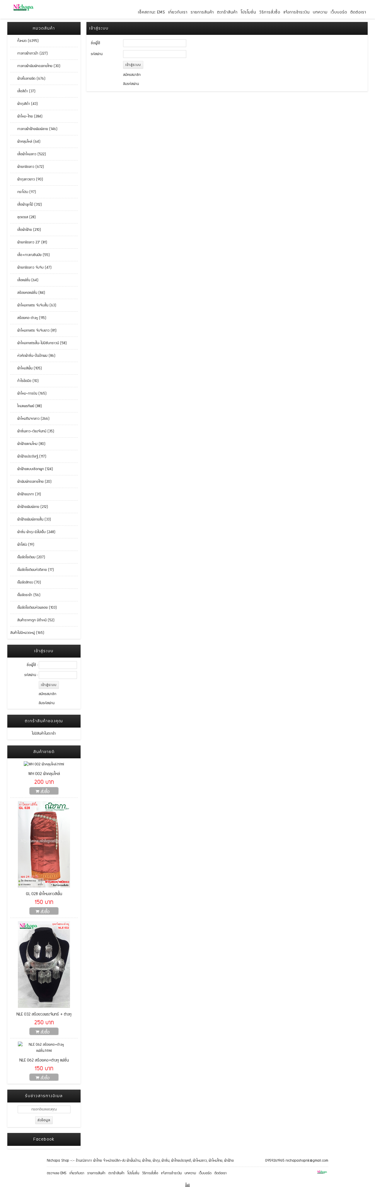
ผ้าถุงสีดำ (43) (24, 104)
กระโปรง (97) (23, 192)
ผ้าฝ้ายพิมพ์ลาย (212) (29, 507)
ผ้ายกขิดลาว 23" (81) (28, 242)
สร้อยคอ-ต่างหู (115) (28, 318)
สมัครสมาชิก (47, 694)
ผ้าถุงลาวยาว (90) (26, 179)
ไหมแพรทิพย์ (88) (26, 406)
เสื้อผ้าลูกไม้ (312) (26, 205)
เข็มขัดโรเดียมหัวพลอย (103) (33, 608)
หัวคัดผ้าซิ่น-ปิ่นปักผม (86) (32, 356)
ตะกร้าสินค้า (227, 12)
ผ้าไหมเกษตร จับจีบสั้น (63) (33, 305)
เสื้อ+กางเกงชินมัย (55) (30, 255)
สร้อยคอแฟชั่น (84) (27, 293)
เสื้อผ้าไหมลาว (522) (28, 154)
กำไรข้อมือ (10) (24, 381)
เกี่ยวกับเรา (178, 12)
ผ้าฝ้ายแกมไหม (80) (27, 444)
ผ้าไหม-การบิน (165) (28, 393)
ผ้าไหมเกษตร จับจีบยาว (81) (33, 330)
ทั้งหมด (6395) (24, 41)
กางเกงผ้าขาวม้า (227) (29, 53)
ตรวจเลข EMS (57, 1173)
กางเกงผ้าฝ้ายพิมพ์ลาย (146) (33, 129)
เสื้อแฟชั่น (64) (24, 280)
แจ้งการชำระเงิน (297, 12)
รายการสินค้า (202, 12)
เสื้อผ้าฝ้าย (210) (25, 230)
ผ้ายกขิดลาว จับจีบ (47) (31, 267)
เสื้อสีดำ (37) (22, 91)
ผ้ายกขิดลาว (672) (27, 167)
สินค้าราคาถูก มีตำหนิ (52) (32, 620)
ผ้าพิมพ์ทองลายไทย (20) (31, 482)
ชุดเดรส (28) (23, 217)
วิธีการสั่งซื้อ (269, 12)
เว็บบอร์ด (339, 12)
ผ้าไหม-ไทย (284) (26, 116)
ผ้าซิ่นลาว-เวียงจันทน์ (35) (32, 431)
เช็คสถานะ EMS (151, 12)
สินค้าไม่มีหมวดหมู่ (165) (27, 633)
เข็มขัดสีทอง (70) (25, 582)
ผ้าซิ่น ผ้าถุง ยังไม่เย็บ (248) (32, 532)
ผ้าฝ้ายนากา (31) (25, 494)
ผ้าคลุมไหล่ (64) (25, 142)
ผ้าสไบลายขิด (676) (27, 79)
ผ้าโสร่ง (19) (22, 545)
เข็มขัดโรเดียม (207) (27, 557)
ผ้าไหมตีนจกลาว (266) (30, 419)
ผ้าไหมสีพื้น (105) (26, 368)
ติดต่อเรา (358, 12)
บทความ (320, 12)
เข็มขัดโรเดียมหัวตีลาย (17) (32, 570)
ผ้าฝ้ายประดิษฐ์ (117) (28, 456)
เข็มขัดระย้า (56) (25, 595)
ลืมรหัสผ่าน (46, 703)
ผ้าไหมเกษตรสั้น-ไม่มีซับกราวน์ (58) (38, 343)
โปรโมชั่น (248, 12)
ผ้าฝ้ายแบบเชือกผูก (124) (31, 469)
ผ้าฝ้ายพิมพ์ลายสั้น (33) (30, 519)
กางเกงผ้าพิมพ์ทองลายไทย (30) (35, 66)
